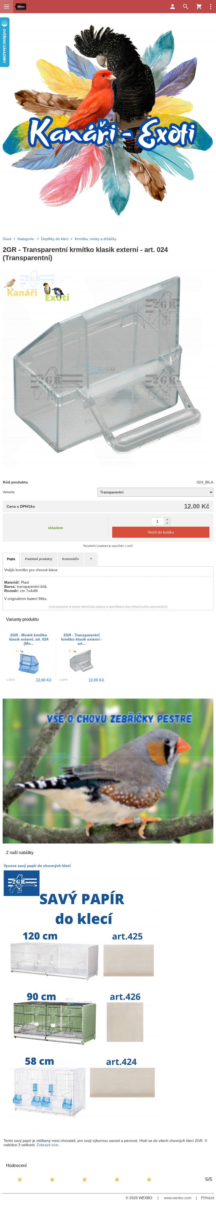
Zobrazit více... (49, 1145)
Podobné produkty (38, 559)
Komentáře (70, 559)
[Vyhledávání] (185, 6)
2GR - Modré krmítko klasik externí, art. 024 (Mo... (28, 639)
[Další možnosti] (210, 6)
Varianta (8, 492)
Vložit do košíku (161, 532)
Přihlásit (207, 1198)
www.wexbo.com (178, 1198)
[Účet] (172, 6)
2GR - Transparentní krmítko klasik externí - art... (81, 639)
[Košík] (198, 6)
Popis (11, 559)
